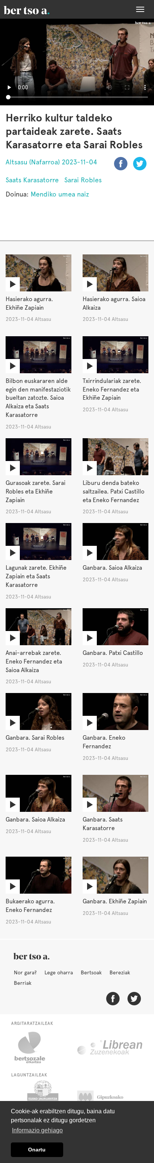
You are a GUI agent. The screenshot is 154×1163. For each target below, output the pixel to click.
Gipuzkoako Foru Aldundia (107, 1099)
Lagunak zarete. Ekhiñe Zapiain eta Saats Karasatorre (36, 576)
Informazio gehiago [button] (37, 1130)
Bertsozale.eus (34, 1047)
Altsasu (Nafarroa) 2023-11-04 (51, 162)
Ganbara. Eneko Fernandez (104, 742)
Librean (110, 1047)
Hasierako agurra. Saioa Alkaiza (114, 303)
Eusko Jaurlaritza (42, 1099)
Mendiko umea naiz (60, 194)
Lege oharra (58, 972)
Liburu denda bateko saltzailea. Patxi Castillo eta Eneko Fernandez (113, 491)
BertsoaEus (37, 9)
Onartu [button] (37, 1150)
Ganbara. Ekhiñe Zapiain (115, 901)
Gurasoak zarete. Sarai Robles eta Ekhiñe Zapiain (35, 491)
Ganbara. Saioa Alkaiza (112, 567)
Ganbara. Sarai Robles (35, 737)
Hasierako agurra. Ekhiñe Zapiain (29, 303)
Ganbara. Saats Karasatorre (103, 824)
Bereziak (120, 972)
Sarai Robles (83, 180)
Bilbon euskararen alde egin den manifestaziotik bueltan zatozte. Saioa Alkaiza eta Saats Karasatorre (38, 397)
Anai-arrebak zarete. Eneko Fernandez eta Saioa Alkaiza (34, 661)
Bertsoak (91, 972)
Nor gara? (25, 972)
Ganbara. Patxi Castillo (113, 652)
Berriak (22, 983)
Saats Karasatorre (32, 180)
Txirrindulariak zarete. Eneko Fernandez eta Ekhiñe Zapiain (112, 389)
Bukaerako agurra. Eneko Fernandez (30, 905)
